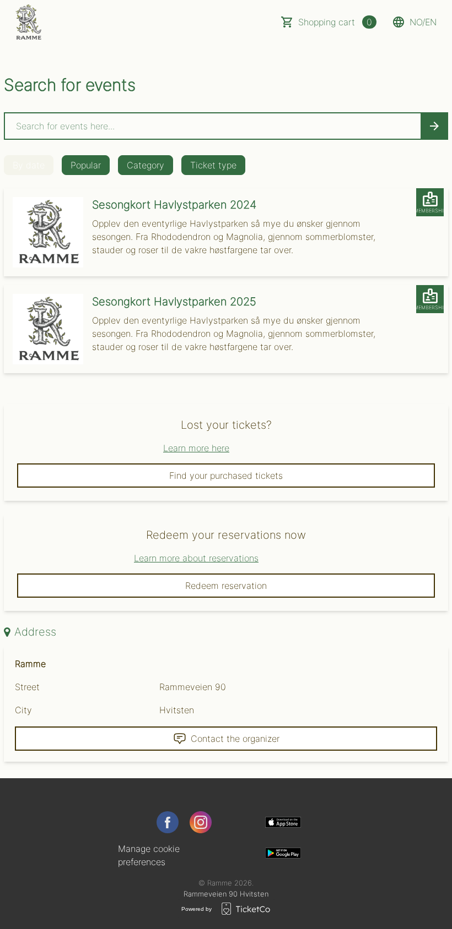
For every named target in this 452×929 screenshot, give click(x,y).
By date (29, 165)
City (23, 709)
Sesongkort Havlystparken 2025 (174, 301)
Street (27, 686)
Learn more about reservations (196, 558)
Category (145, 165)
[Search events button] (434, 126)
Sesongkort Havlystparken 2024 (174, 204)
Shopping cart (335, 22)
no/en (423, 22)
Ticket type (213, 165)
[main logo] (28, 22)
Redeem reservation (226, 585)
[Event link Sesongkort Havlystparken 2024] (43, 232)
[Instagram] (201, 822)
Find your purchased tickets (226, 475)
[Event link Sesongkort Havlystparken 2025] (43, 329)
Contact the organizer (235, 738)
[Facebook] (168, 822)
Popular (86, 165)
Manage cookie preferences (149, 855)
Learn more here (196, 447)
